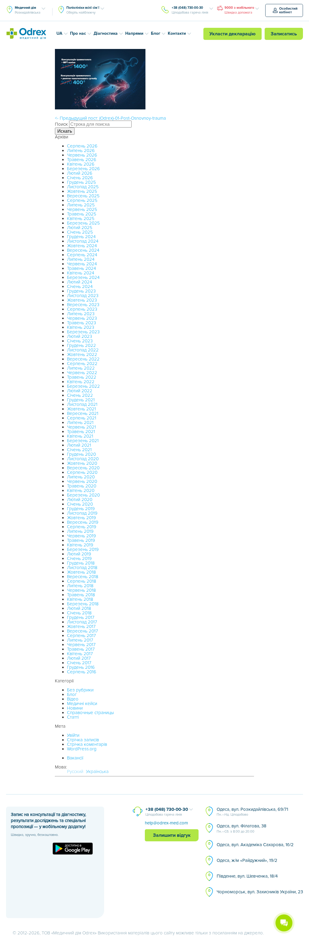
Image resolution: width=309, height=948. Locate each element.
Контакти (177, 33)
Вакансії (75, 758)
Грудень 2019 (81, 508)
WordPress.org (82, 749)
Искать (64, 131)
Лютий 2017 (79, 658)
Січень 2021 (79, 449)
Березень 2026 (83, 168)
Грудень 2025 (81, 182)
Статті (73, 717)
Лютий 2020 (79, 499)
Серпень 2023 (82, 309)
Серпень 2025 (82, 200)
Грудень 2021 (81, 400)
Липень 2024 (80, 259)
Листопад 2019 (82, 513)
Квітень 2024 (80, 273)
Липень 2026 (81, 150)
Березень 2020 (83, 495)
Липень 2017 (80, 640)
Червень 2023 (82, 318)
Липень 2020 (81, 477)
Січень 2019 (79, 558)
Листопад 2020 (83, 458)
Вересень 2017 (82, 631)
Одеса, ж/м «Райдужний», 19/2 (247, 860)
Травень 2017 (81, 649)
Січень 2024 (80, 286)
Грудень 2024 (81, 236)
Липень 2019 (80, 531)
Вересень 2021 (82, 413)
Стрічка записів (83, 740)
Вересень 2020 (83, 468)
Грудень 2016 (81, 667)
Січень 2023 (80, 341)
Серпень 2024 (82, 254)
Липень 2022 (81, 368)
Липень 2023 (80, 313)
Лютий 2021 (79, 445)
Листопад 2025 (83, 186)
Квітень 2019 (80, 545)
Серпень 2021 (81, 418)
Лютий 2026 (79, 173)
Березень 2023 (83, 332)
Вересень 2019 (82, 522)
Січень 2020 (80, 504)
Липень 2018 (80, 585)
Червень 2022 (82, 372)
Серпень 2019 (81, 526)
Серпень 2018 (81, 581)
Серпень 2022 (82, 363)
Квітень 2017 (80, 653)
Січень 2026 (80, 177)
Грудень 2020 (81, 454)
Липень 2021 (80, 422)
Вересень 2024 (83, 250)
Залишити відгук (172, 835)
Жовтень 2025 (82, 191)
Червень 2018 (81, 590)
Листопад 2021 (82, 404)
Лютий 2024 (79, 282)
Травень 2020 (81, 486)
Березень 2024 (83, 277)
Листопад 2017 (82, 622)
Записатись (284, 34)
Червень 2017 (81, 644)
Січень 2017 (79, 662)
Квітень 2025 (80, 218)
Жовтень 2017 (81, 626)
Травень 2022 (81, 377)
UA (59, 33)
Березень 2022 (83, 386)
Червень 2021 (81, 427)
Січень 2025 (80, 232)
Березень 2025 (83, 223)
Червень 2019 (81, 536)
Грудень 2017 (80, 617)
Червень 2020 (82, 481)
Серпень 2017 (81, 635)
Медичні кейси (82, 703)
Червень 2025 (82, 209)
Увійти (73, 735)
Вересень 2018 (82, 576)
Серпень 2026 (82, 146)
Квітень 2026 (80, 164)
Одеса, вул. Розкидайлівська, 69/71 (252, 812)
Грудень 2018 (81, 563)
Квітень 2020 (80, 490)
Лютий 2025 (79, 227)
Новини (75, 708)
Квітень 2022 (80, 381)
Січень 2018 (79, 613)
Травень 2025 (81, 214)
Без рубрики (80, 690)
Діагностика (106, 33)
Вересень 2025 (83, 196)
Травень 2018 (81, 594)
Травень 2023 (81, 322)
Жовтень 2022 (82, 354)
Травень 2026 (81, 159)
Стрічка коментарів (87, 744)
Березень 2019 (83, 549)
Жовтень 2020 (82, 463)
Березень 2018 (83, 604)
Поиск (61, 124)
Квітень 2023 (80, 327)
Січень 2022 (80, 395)
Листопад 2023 (82, 295)
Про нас (78, 33)
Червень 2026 (82, 155)
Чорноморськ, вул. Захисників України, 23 (260, 892)
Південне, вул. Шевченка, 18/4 (247, 876)
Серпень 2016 (81, 672)
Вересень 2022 (83, 359)
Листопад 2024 (82, 241)
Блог (155, 33)
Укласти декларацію (232, 34)
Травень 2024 (81, 268)
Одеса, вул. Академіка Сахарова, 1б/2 (255, 844)
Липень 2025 (81, 205)
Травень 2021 (81, 431)
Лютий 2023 (79, 336)
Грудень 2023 (81, 291)
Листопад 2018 (82, 567)
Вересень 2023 (83, 304)
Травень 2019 (81, 540)
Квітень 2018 (80, 599)
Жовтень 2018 (81, 572)
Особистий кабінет (288, 10)
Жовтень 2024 (82, 245)
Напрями (134, 33)
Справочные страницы (90, 712)
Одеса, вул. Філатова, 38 (241, 828)
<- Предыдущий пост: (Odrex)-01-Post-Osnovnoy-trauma (110, 118)
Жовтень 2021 (81, 409)
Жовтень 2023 (82, 300)
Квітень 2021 (80, 436)
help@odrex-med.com (166, 823)
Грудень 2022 (81, 345)
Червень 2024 (82, 264)
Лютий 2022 (79, 390)
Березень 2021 (83, 440)
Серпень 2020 (82, 472)
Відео (72, 699)
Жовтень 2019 (81, 517)
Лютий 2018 (79, 608)
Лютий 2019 (79, 554)
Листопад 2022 (83, 350)
